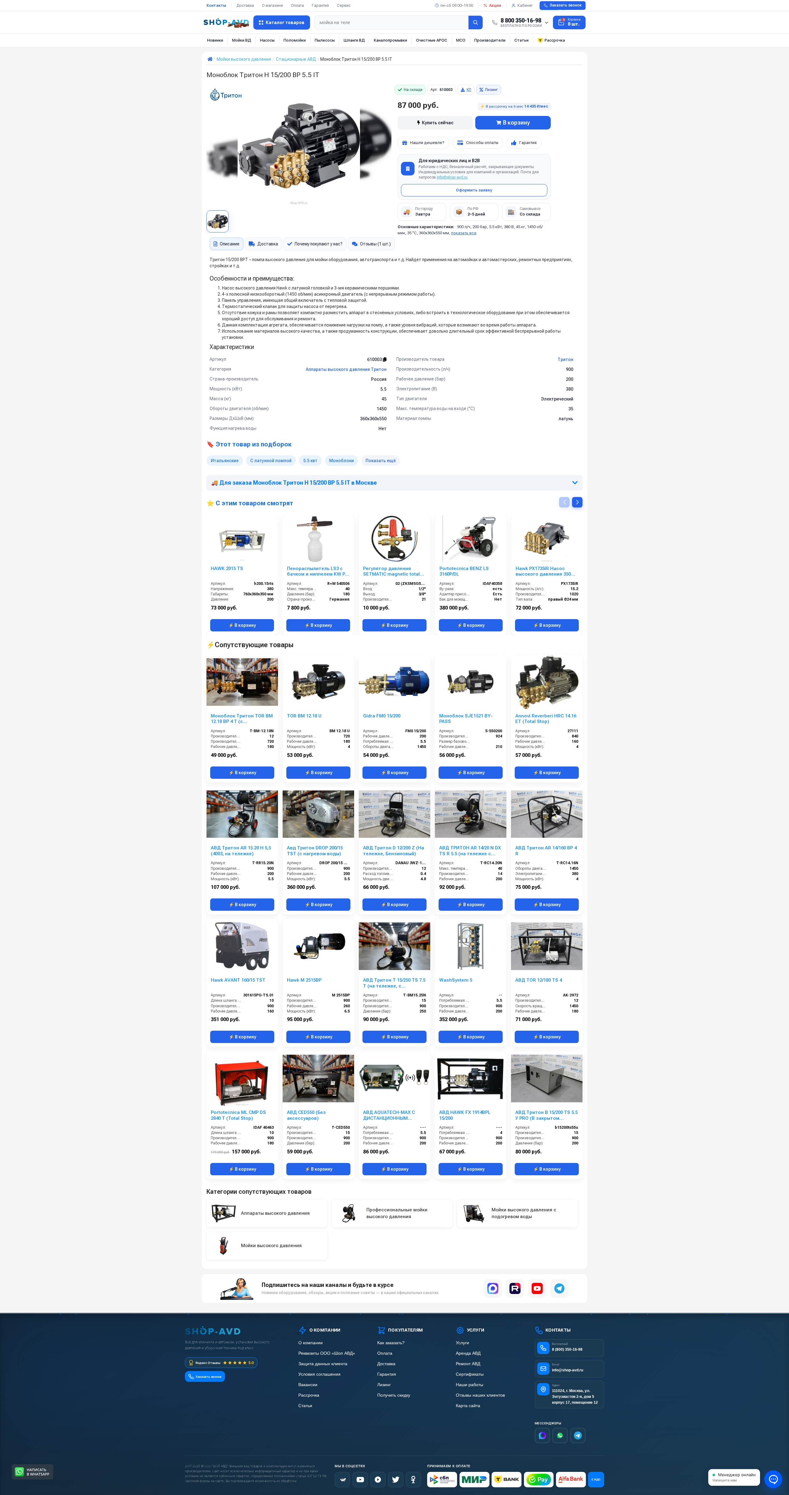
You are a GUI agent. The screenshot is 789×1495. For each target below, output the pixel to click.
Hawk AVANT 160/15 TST (238, 980)
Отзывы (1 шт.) (375, 243)
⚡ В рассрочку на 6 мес (514, 106)
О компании (310, 1343)
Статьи (521, 40)
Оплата (297, 5)
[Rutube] (515, 1288)
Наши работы (469, 1384)
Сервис (344, 5)
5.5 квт (310, 460)
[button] (577, 502)
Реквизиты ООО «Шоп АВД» (326, 1353)
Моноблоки (341, 460)
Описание (229, 243)
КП (469, 90)
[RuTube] (378, 1479)
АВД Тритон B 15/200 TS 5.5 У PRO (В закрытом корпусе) (546, 1115)
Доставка (245, 5)
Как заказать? (391, 1343)
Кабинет (525, 5)
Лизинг (491, 90)
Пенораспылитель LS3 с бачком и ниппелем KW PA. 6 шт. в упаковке (318, 571)
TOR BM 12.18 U (304, 716)
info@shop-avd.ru (452, 177)
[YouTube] (537, 1288)
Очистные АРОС (431, 40)
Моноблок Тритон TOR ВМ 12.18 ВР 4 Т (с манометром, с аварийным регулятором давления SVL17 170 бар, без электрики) (242, 719)
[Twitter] (395, 1479)
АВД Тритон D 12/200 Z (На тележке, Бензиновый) (393, 850)
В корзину (516, 122)
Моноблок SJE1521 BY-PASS (466, 719)
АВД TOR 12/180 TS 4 (538, 980)
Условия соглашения (319, 1374)
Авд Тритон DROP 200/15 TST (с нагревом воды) (315, 850)
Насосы (267, 40)
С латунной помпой (271, 460)
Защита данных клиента (322, 1364)
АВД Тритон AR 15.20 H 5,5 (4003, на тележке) (241, 850)
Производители (489, 40)
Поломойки (295, 40)
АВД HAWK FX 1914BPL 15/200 (464, 1115)
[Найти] (475, 22)
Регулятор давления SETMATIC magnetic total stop (391, 571)
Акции (495, 5)
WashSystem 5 (455, 980)
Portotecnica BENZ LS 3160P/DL (464, 571)
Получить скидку (393, 1395)
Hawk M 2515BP (304, 980)
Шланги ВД (354, 40)
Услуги (462, 1343)
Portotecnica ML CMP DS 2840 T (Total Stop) (238, 1115)
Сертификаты (470, 1374)
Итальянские (225, 460)
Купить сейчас (437, 122)
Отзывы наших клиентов (480, 1395)
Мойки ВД (241, 40)
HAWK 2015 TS (227, 568)
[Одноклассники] (413, 1479)
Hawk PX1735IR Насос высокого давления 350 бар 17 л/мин (543, 571)
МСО (460, 40)
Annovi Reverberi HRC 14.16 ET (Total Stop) (545, 719)
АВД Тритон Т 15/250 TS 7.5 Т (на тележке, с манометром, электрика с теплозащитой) (394, 983)
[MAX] (493, 1288)
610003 (375, 359)
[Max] (542, 1435)
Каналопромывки (390, 40)
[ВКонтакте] (342, 1479)
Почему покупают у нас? (318, 243)
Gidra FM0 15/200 (381, 716)
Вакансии (307, 1384)
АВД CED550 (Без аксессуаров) (306, 1115)
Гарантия (320, 5)
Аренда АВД (468, 1353)
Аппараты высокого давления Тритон (346, 369)
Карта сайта (468, 1405)
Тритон (565, 359)
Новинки (215, 40)
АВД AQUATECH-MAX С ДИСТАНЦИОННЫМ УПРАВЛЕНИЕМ (389, 1115)
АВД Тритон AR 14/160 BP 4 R (546, 850)
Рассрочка (555, 40)
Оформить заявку (474, 190)
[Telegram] (559, 1288)
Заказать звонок (566, 5)
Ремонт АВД (468, 1364)
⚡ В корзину (242, 625)
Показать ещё (381, 460)
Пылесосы (325, 40)
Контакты (216, 5)
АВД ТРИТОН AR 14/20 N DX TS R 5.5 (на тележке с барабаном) (470, 851)
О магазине (272, 5)
